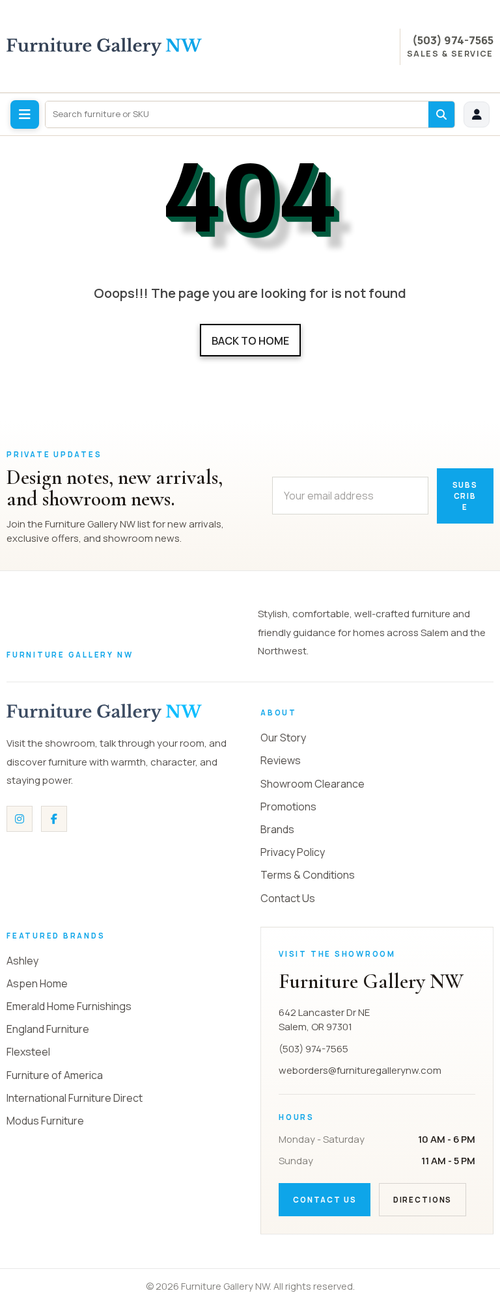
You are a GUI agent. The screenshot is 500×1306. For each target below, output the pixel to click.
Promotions (288, 806)
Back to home (250, 341)
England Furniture (48, 1029)
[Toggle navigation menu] (24, 114)
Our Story (283, 737)
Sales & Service (450, 54)
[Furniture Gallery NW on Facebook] (54, 819)
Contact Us (287, 898)
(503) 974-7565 (452, 40)
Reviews (280, 760)
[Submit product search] (441, 114)
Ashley (22, 960)
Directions (422, 1200)
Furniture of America (55, 1075)
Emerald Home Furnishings (69, 1006)
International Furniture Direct (75, 1098)
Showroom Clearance (312, 784)
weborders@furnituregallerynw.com (360, 1070)
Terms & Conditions (307, 875)
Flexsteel (28, 1052)
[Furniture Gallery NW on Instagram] (20, 819)
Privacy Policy (292, 852)
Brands (277, 829)
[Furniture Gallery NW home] (104, 713)
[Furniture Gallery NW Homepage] (104, 47)
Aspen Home (37, 983)
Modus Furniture (45, 1120)
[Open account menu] (477, 114)
